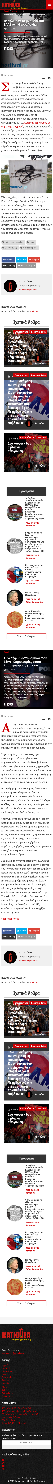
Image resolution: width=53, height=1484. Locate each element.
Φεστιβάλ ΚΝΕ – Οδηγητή (14, 1423)
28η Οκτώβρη (8, 1420)
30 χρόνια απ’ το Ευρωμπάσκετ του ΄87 (20, 1414)
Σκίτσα (5, 1390)
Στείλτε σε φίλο (27, 265)
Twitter (22, 260)
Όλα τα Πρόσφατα (26, 636)
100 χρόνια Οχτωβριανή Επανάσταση (19, 1411)
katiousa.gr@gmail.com (13, 1353)
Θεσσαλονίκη (10, 248)
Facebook (9, 260)
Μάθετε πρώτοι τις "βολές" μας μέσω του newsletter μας (22, 1437)
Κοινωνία (6, 1374)
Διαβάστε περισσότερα (28, 289)
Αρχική (5, 1365)
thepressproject (10, 918)
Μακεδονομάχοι (30, 248)
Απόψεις (6, 1380)
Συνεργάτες (7, 1396)
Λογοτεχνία (7, 1377)
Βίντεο (5, 1387)
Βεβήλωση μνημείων (13, 242)
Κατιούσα (8, 75)
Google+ (35, 260)
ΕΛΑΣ (31, 242)
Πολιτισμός (7, 1371)
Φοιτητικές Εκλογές (11, 1417)
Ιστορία (5, 1383)
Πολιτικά (6, 1368)
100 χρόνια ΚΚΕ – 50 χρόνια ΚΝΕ (16, 1408)
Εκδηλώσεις (7, 1393)
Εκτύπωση (10, 265)
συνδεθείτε (35, 311)
